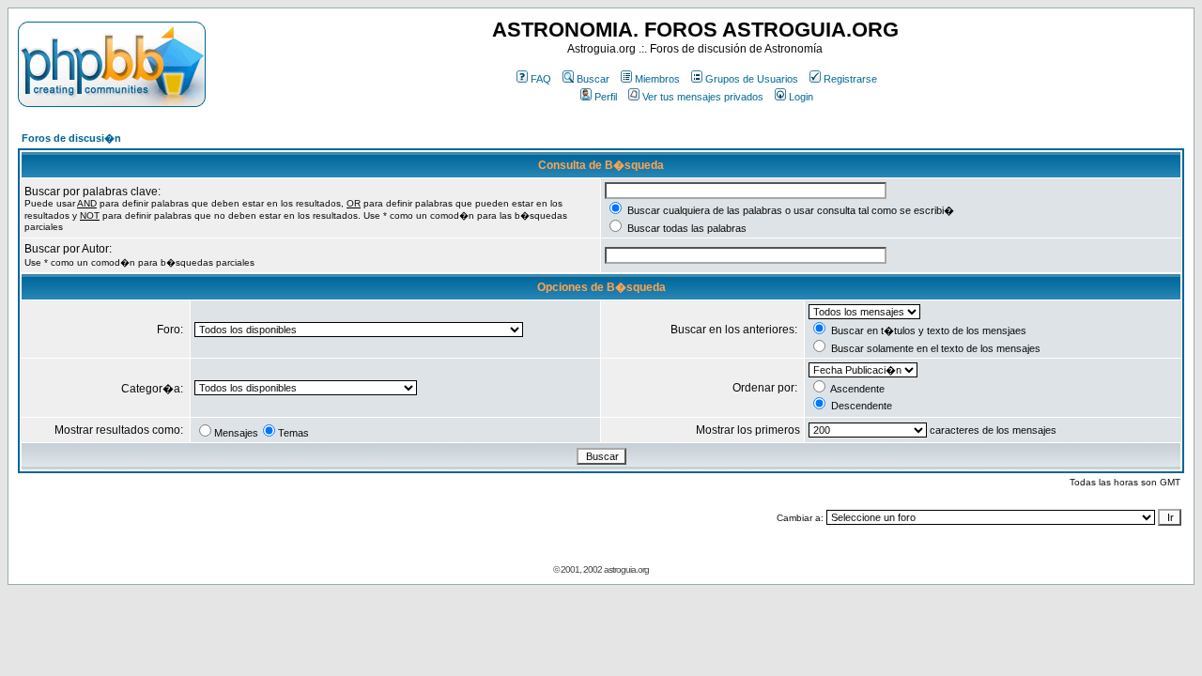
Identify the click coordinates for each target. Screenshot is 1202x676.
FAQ (541, 78)
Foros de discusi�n (71, 138)
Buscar (593, 78)
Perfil (605, 96)
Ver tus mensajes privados (702, 96)
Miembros (657, 78)
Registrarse (850, 78)
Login (801, 96)
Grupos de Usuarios (751, 78)
